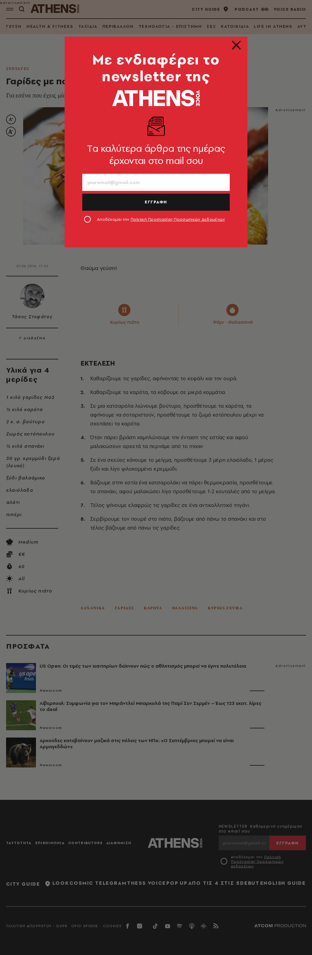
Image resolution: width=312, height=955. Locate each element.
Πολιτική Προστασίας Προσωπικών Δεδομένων (178, 219)
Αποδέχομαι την (161, 219)
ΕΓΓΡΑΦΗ (156, 202)
